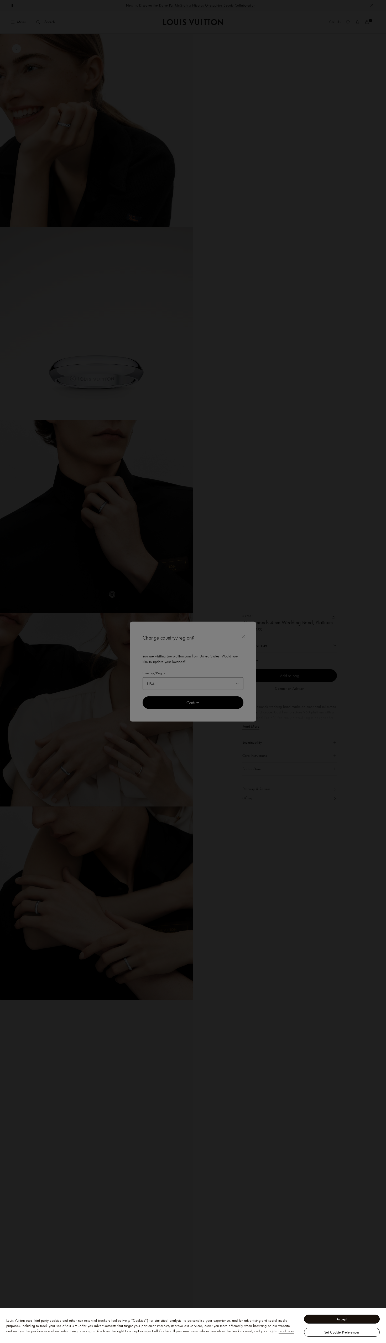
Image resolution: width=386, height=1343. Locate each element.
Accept (342, 1319)
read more (286, 1331)
